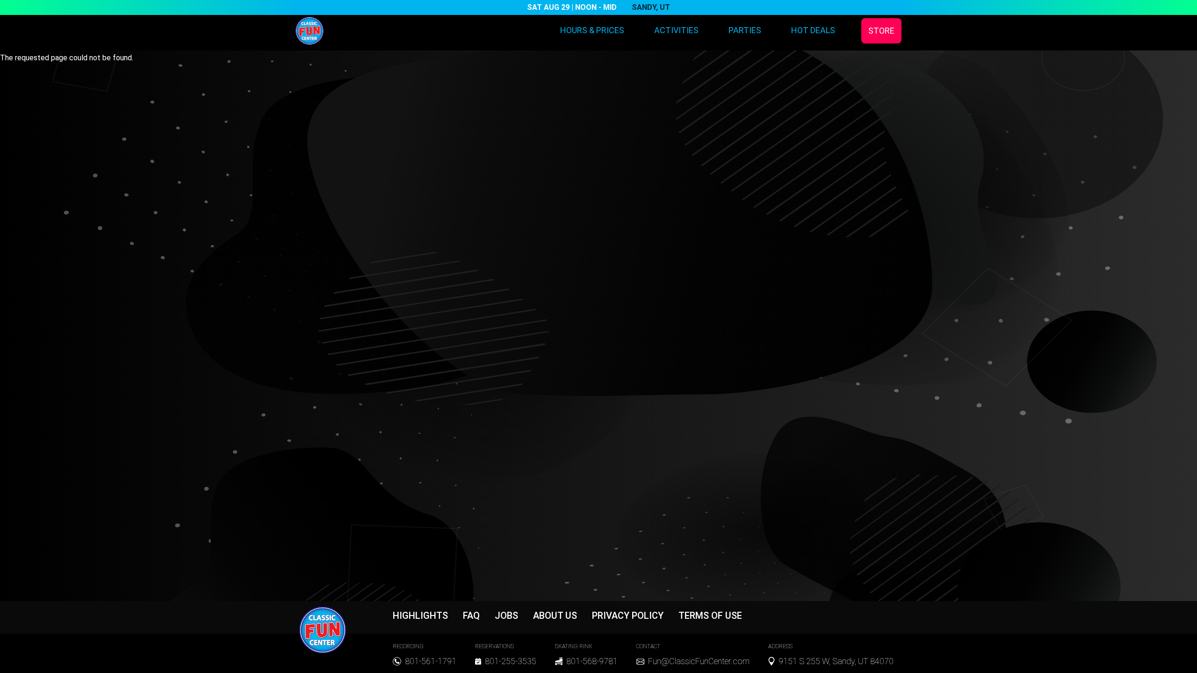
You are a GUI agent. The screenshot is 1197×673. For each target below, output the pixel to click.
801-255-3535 (510, 661)
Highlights (420, 615)
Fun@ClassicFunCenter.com (699, 661)
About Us (555, 615)
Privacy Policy (627, 615)
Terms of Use (710, 615)
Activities (676, 30)
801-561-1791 (430, 661)
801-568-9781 (592, 661)
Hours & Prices (592, 30)
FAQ (471, 615)
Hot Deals (813, 30)
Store (881, 31)
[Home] (310, 31)
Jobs (506, 615)
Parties (744, 30)
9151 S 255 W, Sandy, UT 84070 (836, 661)
